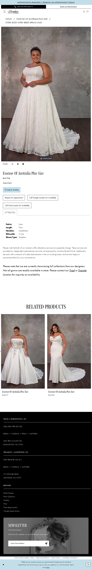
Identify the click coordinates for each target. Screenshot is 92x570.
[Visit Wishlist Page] (87, 12)
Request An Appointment (14, 198)
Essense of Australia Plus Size (32, 19)
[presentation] (23, 351)
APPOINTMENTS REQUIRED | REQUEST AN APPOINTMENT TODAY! (46, 2)
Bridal (6, 434)
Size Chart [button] (7, 183)
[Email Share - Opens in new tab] (23, 164)
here (47, 567)
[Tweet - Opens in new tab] (12, 164)
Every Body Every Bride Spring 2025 (24, 22)
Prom (24, 434)
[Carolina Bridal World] (13, 11)
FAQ (5, 504)
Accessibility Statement (70, 558)
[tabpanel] (46, 94)
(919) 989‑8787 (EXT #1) (12, 460)
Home (9, 19)
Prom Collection (9, 496)
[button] (5, 12)
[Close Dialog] (3, 565)
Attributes (10, 212)
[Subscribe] (46, 543)
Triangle (82, 270)
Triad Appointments (10, 507)
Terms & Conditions (42, 558)
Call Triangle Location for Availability (42, 198)
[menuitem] (23, 7)
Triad (72, 270)
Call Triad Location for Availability (17, 205)
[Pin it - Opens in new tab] (18, 164)
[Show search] (84, 11)
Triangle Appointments (11, 511)
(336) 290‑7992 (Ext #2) (12, 426)
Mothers (33, 434)
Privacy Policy (55, 558)
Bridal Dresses (8, 493)
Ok (88, 565)
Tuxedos (15, 434)
